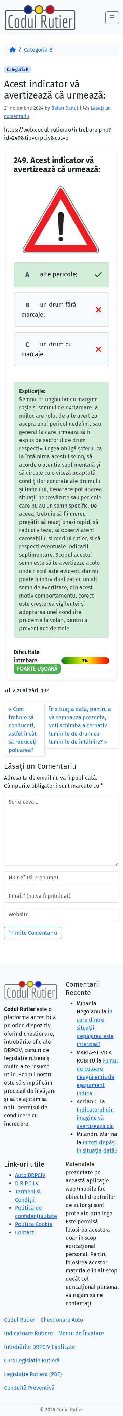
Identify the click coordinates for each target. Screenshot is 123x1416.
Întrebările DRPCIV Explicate (39, 1347)
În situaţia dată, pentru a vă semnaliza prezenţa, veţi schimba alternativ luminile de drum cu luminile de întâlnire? (80, 725)
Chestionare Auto (62, 1319)
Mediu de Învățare (81, 1333)
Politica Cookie (33, 1224)
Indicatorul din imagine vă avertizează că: (95, 1117)
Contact (24, 1232)
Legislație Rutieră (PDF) (33, 1374)
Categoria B (38, 50)
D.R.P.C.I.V (27, 1183)
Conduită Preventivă (29, 1388)
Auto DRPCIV (30, 1175)
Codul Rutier (19, 1319)
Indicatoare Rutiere (28, 1333)
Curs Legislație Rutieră (32, 1360)
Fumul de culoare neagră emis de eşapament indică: (97, 1077)
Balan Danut (64, 108)
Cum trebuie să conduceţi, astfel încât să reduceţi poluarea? (23, 729)
